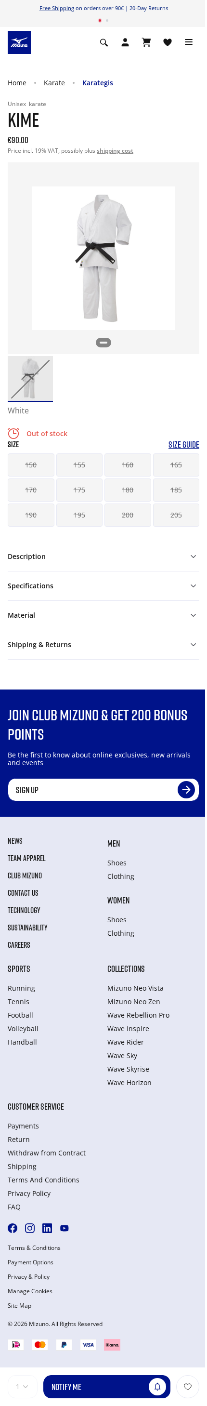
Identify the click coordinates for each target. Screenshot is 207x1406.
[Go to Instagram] (30, 1228)
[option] (30, 378)
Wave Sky (122, 1055)
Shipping (22, 1166)
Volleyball (23, 1028)
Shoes (117, 862)
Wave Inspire (128, 1028)
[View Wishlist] (167, 42)
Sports (19, 968)
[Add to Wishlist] (187, 1386)
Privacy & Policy (29, 1276)
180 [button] (127, 489)
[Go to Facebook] (12, 1228)
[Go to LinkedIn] (47, 1228)
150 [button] (31, 464)
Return (19, 1139)
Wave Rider (125, 1042)
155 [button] (79, 464)
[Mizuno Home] (19, 41)
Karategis (97, 82)
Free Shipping (56, 8)
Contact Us (23, 893)
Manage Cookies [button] (30, 1291)
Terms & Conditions (34, 1248)
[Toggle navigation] (188, 42)
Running (21, 988)
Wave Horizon (129, 1082)
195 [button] (79, 514)
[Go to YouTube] (64, 1228)
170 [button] (31, 489)
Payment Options (30, 1262)
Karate (54, 82)
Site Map (19, 1305)
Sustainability (28, 927)
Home (17, 82)
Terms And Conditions (43, 1179)
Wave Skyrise (128, 1069)
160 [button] (127, 464)
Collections (126, 968)
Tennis (18, 1001)
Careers (19, 945)
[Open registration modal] (125, 42)
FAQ (14, 1206)
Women (118, 900)
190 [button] (31, 514)
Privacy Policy (29, 1193)
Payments (23, 1125)
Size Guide (183, 444)
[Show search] (104, 42)
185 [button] (176, 489)
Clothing (120, 876)
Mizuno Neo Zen (133, 1001)
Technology (24, 910)
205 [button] (176, 514)
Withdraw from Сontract (47, 1152)
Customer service (36, 1106)
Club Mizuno (25, 875)
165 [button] (176, 464)
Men (113, 843)
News (15, 841)
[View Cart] (146, 42)
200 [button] (127, 514)
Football (20, 1015)
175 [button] (79, 489)
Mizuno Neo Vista (135, 988)
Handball (22, 1042)
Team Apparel (27, 858)
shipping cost (115, 150)
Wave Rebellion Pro (138, 1015)
